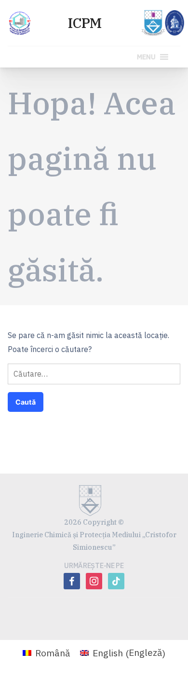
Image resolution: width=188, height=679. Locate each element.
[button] (146, 57)
